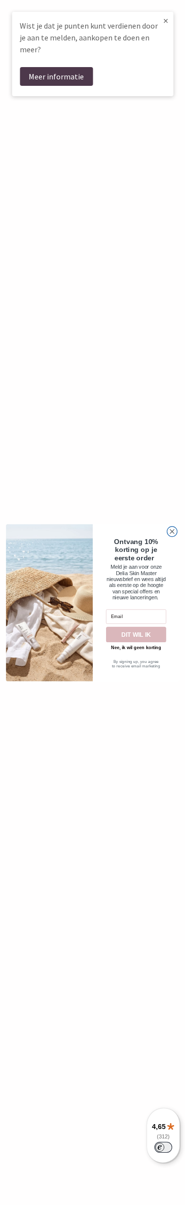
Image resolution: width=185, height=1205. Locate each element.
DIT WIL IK (135, 634)
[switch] (163, 1147)
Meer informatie (56, 76)
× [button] (165, 20)
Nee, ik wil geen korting (136, 647)
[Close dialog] (172, 531)
